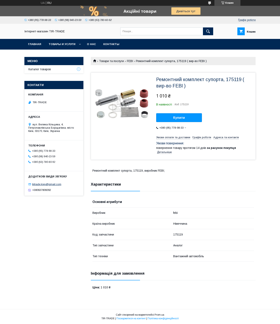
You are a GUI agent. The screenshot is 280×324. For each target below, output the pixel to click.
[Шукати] (208, 31)
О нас (91, 44)
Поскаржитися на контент (131, 318)
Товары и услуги (62, 44)
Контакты (111, 44)
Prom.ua (159, 314)
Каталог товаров (39, 69)
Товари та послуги (111, 61)
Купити (179, 117)
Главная (34, 44)
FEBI (130, 61)
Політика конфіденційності (163, 318)
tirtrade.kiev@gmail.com (46, 184)
